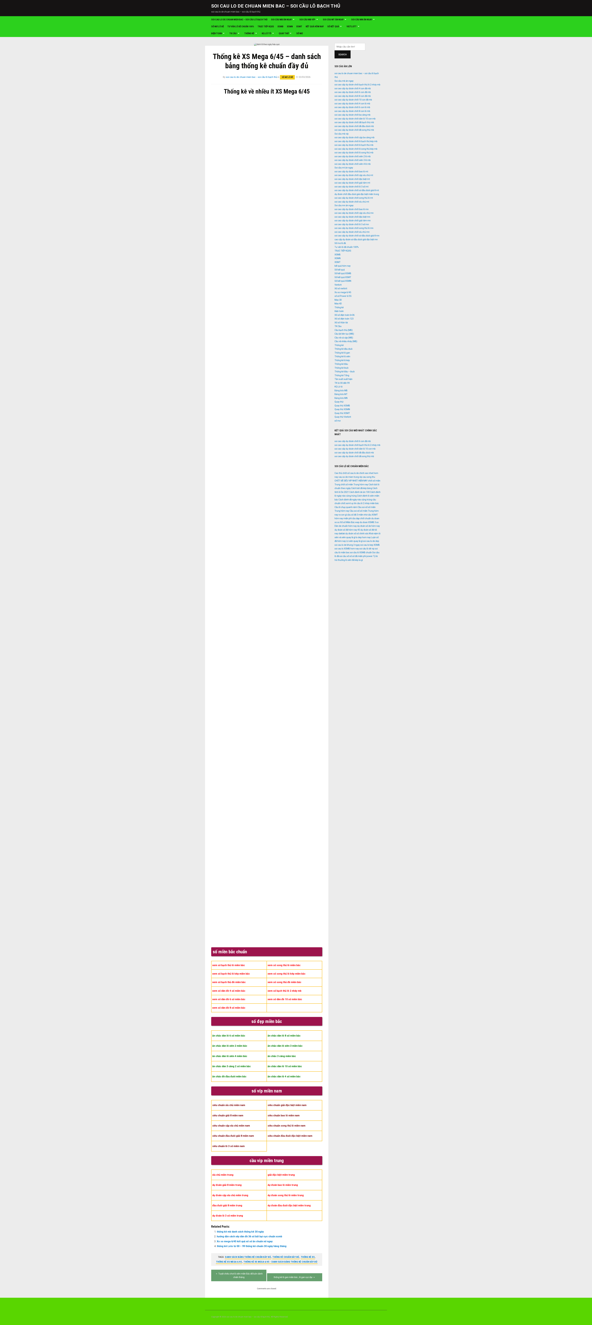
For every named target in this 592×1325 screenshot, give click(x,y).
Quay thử (284, 33)
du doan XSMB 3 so (369, 522)
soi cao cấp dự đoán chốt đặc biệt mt (352, 179)
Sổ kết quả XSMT (343, 277)
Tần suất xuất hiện (343, 379)
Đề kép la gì (357, 560)
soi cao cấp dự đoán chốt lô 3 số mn (352, 224)
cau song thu (369, 477)
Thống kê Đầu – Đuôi (345, 371)
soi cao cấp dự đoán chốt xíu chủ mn (352, 232)
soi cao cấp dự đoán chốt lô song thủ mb (354, 152)
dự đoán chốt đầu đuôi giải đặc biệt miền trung (357, 194)
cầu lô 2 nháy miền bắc (368, 503)
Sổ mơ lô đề (217, 26)
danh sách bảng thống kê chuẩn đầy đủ (248, 1257)
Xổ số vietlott (341, 288)
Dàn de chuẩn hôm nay (346, 526)
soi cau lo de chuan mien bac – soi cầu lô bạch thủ (275, 6)
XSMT (299, 26)
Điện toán (216, 33)
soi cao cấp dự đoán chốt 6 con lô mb (352, 107)
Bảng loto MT (341, 394)
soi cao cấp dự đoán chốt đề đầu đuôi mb (354, 126)
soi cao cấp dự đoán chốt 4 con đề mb (353, 88)
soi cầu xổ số (345, 556)
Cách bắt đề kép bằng (361, 488)
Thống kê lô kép (342, 360)
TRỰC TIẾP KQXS (266, 26)
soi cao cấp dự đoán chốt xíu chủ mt (352, 201)
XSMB (280, 26)
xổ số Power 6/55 (343, 296)
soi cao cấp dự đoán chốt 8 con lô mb (352, 111)
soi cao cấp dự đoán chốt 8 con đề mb (353, 96)
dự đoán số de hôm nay (368, 526)
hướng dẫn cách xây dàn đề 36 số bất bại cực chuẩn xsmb (249, 1236)
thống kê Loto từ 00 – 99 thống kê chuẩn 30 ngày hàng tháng (251, 1246)
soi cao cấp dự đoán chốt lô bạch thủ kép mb (356, 141)
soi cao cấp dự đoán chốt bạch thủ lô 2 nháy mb (357, 84)
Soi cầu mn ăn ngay (361, 19)
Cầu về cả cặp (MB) (344, 337)
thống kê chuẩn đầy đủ (286, 1257)
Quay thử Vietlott (343, 417)
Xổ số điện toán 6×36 (345, 315)
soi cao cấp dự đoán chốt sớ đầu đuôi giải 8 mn (357, 235)
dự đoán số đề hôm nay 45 (347, 530)
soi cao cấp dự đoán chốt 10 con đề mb (353, 99)
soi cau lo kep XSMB (370, 545)
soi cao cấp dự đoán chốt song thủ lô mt (354, 198)
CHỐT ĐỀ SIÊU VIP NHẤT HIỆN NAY (351, 480)
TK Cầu (233, 33)
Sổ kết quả (333, 26)
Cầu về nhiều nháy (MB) (346, 341)
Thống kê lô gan (342, 353)
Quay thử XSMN (342, 409)
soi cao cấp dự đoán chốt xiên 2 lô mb (353, 156)
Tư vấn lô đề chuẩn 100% (240, 26)
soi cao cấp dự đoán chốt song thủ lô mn (354, 228)
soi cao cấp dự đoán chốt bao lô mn (352, 209)
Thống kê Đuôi (341, 368)
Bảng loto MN (341, 398)
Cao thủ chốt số (342, 473)
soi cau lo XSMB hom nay (347, 548)
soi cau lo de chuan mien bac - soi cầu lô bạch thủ (251, 77)
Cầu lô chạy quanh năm (346, 507)
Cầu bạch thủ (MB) (344, 330)
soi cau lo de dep (371, 541)
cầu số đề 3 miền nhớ (357, 514)
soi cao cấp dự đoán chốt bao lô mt (351, 171)
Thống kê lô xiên (342, 356)
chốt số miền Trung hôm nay (354, 484)
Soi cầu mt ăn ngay (333, 19)
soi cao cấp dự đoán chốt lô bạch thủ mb (354, 145)
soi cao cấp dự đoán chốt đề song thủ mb (354, 130)
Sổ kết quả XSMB (343, 273)
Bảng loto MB (341, 390)
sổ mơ (299, 33)
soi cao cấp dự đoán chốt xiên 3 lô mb (353, 160)
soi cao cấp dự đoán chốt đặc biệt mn (352, 217)
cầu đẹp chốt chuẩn (361, 518)
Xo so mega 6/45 (343, 292)
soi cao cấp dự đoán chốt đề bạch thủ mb (354, 122)
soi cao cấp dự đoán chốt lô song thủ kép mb (356, 149)
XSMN (290, 26)
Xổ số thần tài (341, 322)
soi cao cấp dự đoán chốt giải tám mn (353, 220)
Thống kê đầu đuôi (343, 349)
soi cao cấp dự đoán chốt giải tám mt (352, 183)
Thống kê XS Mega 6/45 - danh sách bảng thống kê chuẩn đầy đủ (280, 1261)
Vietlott (352, 26)
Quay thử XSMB (342, 405)
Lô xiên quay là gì (354, 541)
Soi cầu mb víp (307, 19)
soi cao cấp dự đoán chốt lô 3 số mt (351, 186)
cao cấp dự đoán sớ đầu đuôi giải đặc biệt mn (356, 239)
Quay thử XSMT (342, 413)
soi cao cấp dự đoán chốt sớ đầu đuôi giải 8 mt (357, 190)
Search (342, 54)
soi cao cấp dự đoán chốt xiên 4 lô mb (353, 164)
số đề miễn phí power (362, 556)
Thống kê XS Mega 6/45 (229, 1261)
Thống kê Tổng (342, 375)
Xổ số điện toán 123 (344, 318)
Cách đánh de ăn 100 (359, 492)
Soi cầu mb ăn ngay (281, 19)
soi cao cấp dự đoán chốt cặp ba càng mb (354, 137)
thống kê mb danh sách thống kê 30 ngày (240, 1231)
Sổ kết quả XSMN (343, 281)
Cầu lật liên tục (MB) (344, 334)
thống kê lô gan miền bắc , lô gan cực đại (293, 1277)
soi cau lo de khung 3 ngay (347, 545)
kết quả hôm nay (315, 26)
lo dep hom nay (363, 537)
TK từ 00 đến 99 (342, 383)
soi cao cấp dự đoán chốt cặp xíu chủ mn (354, 213)
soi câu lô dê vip (366, 548)
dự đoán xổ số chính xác (356, 533)
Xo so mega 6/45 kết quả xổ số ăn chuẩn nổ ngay (245, 1241)
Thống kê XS (308, 1257)
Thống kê (249, 33)
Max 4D (338, 303)
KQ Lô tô (266, 33)
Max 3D (338, 300)
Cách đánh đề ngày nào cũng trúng (355, 499)
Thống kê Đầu (341, 364)
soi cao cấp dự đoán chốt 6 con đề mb (353, 92)
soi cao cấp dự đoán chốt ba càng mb (352, 115)
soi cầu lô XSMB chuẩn (361, 552)
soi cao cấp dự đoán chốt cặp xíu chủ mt (354, 175)
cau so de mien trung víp (350, 477)
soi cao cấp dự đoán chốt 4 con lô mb (352, 103)
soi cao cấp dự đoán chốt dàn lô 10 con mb (355, 118)
